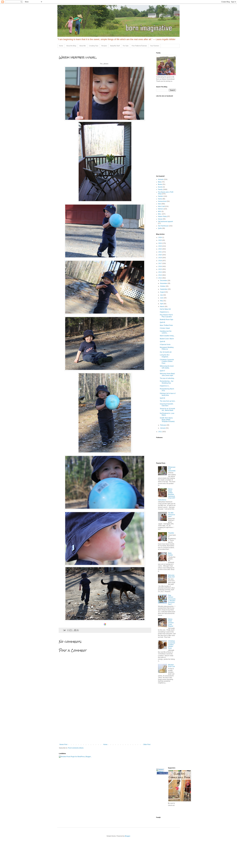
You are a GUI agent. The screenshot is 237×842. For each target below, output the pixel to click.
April (162, 304)
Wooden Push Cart (171, 665)
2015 (160, 269)
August (162, 292)
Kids (159, 204)
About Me (82, 46)
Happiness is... (165, 312)
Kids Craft (161, 206)
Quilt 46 (162, 398)
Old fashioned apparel (165, 221)
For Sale (125, 46)
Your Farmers (154, 46)
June (162, 298)
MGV (159, 211)
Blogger (127, 836)
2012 (160, 278)
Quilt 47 (162, 371)
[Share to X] (73, 630)
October (163, 286)
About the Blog (71, 46)
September (164, 289)
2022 (160, 249)
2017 (160, 263)
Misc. (159, 214)
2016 (160, 266)
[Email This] (68, 630)
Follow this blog (163, 773)
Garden (160, 196)
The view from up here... (168, 401)
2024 (160, 243)
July (161, 295)
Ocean (160, 219)
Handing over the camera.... (165, 332)
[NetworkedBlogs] (160, 772)
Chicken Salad (165, 328)
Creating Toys (93, 46)
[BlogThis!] (70, 630)
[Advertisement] (104, 725)
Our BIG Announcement (171, 514)
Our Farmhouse (163, 226)
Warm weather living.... (167, 336)
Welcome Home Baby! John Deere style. (167, 374)
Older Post (146, 744)
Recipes (104, 46)
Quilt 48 (162, 341)
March (162, 306)
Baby (159, 182)
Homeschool (162, 201)
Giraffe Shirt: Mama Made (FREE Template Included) (167, 419)
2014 (160, 272)
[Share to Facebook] (75, 630)
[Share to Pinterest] (77, 630)
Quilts (160, 228)
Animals (160, 179)
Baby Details (170, 554)
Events (160, 187)
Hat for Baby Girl (165, 309)
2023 (160, 246)
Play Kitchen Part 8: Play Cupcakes (166, 315)
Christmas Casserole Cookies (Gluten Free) (167, 361)
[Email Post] (64, 630)
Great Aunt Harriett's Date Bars (166, 405)
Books (160, 184)
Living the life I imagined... (164, 356)
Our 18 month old (165, 352)
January (163, 428)
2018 (160, 260)
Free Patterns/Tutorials (139, 46)
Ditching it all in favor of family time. (167, 394)
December (164, 280)
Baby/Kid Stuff (115, 46)
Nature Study (162, 216)
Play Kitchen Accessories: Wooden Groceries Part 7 (172, 599)
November (164, 283)
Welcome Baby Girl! (171, 576)
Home (61, 46)
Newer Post (63, 744)
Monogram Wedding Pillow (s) (167, 348)
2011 (160, 432)
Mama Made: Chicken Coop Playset (171, 622)
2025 (160, 240)
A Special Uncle (165, 344)
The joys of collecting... (167, 378)
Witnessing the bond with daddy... (167, 367)
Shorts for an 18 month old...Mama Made (167, 409)
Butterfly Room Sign (166, 319)
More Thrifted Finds (166, 325)
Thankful (171, 533)
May (161, 301)
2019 (160, 258)
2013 (160, 275)
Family (160, 189)
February (163, 425)
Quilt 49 (162, 322)
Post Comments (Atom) (75, 748)
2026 (160, 237)
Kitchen (160, 209)
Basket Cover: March (167, 339)
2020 (160, 255)
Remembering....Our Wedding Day (166, 382)
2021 (160, 252)
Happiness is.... (165, 386)
